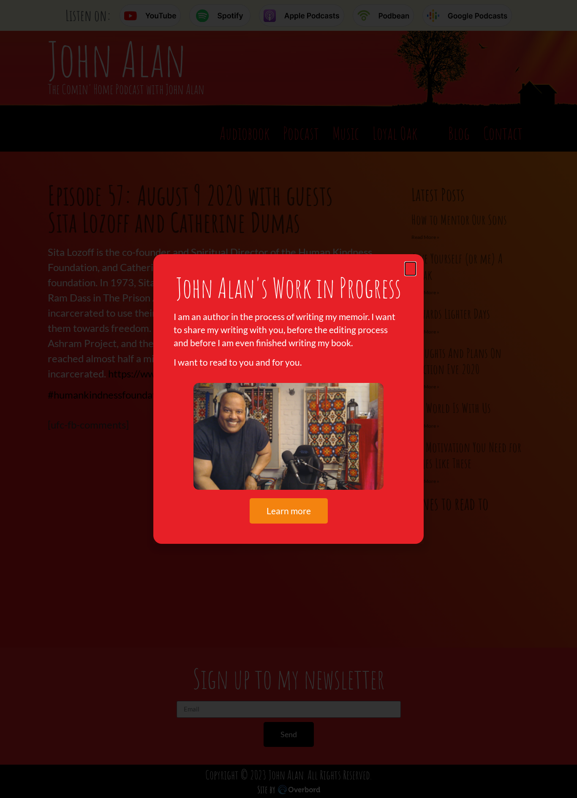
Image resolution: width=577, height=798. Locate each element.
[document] (288, 399)
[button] (410, 269)
